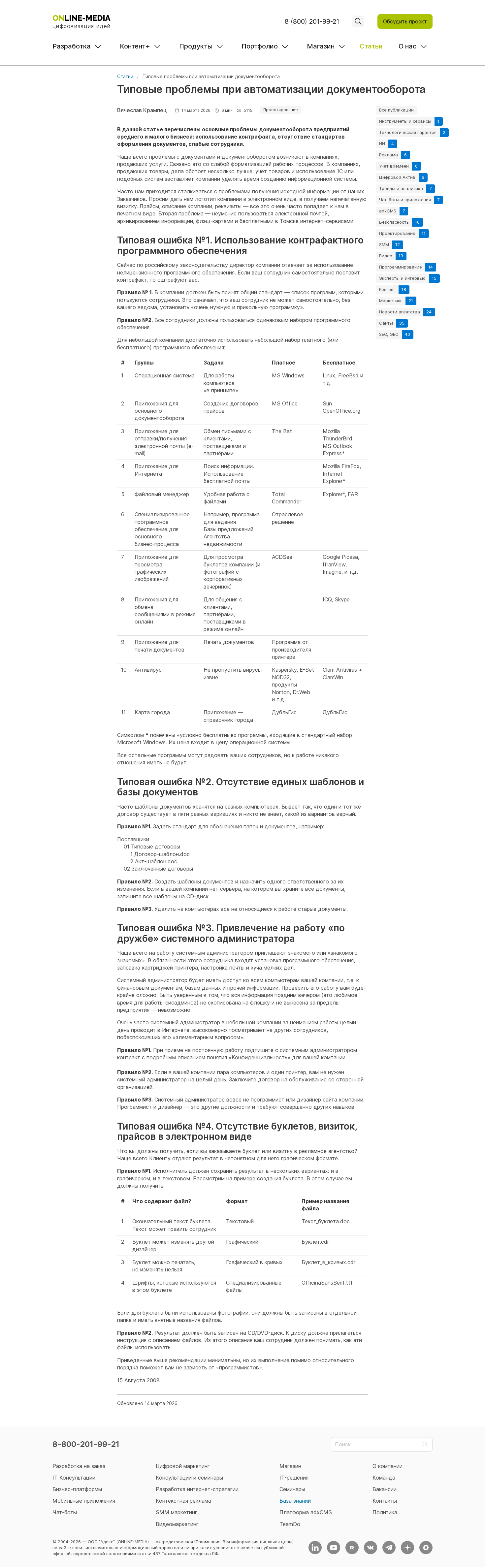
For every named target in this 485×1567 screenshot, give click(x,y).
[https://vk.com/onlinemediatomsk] (370, 1547)
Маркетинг (390, 300)
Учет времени (394, 166)
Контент (387, 289)
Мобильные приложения (83, 1500)
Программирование (400, 267)
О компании (387, 1466)
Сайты (386, 323)
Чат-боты (64, 1512)
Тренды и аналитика (401, 188)
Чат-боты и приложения (405, 199)
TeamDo (289, 1524)
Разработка (71, 46)
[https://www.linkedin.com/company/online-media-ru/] (315, 1547)
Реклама (388, 154)
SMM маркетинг (176, 1512)
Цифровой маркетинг (183, 1466)
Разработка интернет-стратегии (197, 1489)
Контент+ (135, 46)
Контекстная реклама (183, 1500)
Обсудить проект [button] (405, 21)
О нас (407, 46)
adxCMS (387, 210)
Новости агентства (399, 311)
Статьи (371, 46)
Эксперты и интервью (402, 278)
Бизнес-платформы (77, 1489)
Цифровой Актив (397, 177)
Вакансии (384, 1489)
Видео (385, 255)
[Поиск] (358, 21)
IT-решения (293, 1477)
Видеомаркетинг (177, 1524)
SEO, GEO (389, 334)
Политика (384, 1512)
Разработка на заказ (78, 1466)
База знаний (295, 1500)
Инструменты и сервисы (405, 121)
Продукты (195, 46)
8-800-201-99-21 (85, 1444)
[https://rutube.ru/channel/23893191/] (352, 1547)
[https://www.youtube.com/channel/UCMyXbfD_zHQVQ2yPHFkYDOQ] (333, 1547)
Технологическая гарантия (407, 132)
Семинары (292, 1489)
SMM (384, 244)
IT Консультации (73, 1477)
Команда (383, 1477)
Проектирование (397, 233)
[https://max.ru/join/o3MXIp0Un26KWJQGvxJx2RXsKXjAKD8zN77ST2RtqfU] (426, 1547)
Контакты (384, 1500)
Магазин (321, 46)
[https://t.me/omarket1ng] (389, 1547)
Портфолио (260, 46)
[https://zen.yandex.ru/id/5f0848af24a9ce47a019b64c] (407, 1547)
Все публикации (396, 109)
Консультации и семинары (189, 1477)
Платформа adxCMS (305, 1512)
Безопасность (394, 222)
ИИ (382, 143)
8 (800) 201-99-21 (312, 21)
